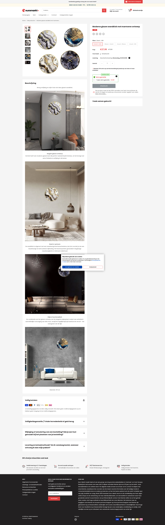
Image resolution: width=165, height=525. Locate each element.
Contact (54, 15)
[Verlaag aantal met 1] (112, 63)
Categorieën (43, 15)
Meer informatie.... (100, 94)
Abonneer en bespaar (134, 1)
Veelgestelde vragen (66, 15)
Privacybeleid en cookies (30, 490)
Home (24, 20)
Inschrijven (54, 498)
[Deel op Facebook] (93, 34)
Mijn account (114, 11)
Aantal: (94, 63)
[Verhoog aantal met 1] (102, 63)
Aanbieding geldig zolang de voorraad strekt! (82, 1)
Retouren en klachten (29, 487)
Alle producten (31, 20)
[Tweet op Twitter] (100, 34)
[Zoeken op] (104, 10)
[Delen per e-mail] (103, 34)
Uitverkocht (104, 86)
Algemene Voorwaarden (30, 482)
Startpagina (26, 15)
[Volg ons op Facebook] (75, 519)
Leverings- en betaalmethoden (32, 485)
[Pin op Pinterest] (97, 34)
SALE (34, 15)
